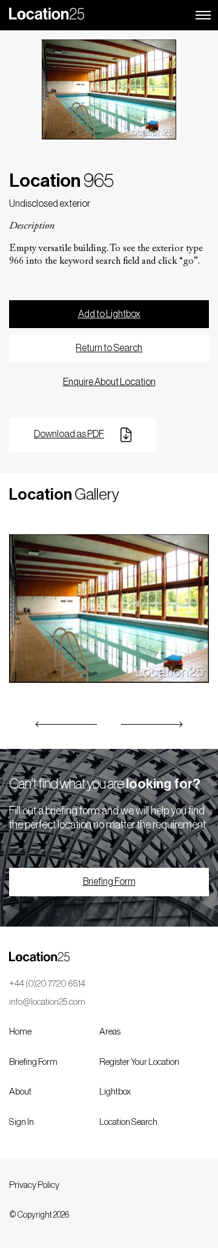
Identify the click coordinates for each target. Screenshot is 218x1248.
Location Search (128, 1122)
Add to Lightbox (109, 314)
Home (20, 1031)
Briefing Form (109, 882)
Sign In (21, 1122)
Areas (110, 1031)
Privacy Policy (34, 1185)
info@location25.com (47, 1002)
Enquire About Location (109, 382)
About (20, 1091)
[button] (66, 724)
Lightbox (115, 1091)
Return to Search (109, 348)
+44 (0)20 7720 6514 (47, 983)
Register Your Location (139, 1062)
